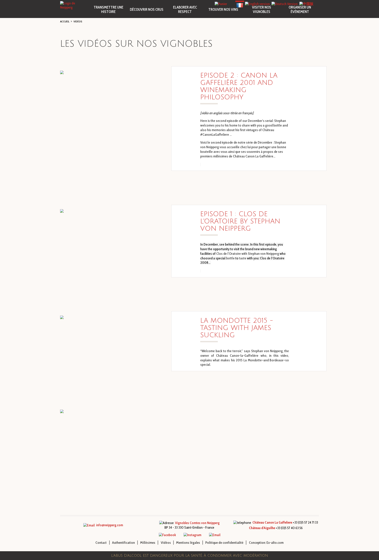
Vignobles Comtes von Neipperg (197, 523)
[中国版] (306, 4)
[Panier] (221, 4)
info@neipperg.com (109, 525)
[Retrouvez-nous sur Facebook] (167, 535)
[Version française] (239, 4)
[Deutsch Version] (285, 4)
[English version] (257, 4)
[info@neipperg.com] (214, 535)
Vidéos (77, 21)
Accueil (64, 21)
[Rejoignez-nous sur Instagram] (192, 535)
